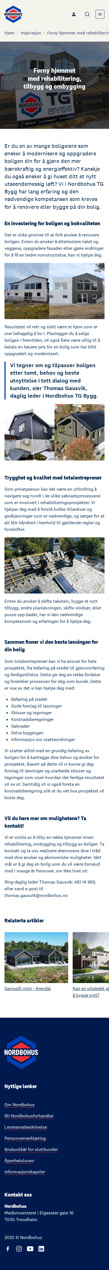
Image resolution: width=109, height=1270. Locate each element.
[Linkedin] (41, 1248)
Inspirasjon (31, 33)
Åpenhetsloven (19, 1161)
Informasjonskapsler (24, 1172)
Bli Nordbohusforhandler (29, 1116)
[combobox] (87, 14)
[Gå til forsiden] (13, 14)
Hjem (9, 32)
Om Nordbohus (19, 1105)
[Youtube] (30, 1248)
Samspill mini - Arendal (27, 988)
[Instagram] (19, 1248)
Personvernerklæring (25, 1138)
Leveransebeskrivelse (25, 1127)
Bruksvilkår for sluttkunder (31, 1149)
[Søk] (87, 14)
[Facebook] (7, 1248)
